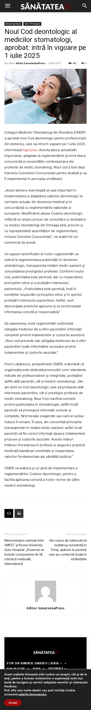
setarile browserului (32, 694)
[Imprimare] (19, 513)
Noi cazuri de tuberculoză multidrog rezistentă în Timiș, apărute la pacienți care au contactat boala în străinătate (68, 549)
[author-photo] (45, 602)
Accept (13, 702)
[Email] (8, 513)
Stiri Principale (32, 23)
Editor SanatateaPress (30, 63)
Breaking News (13, 23)
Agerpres (30, 150)
